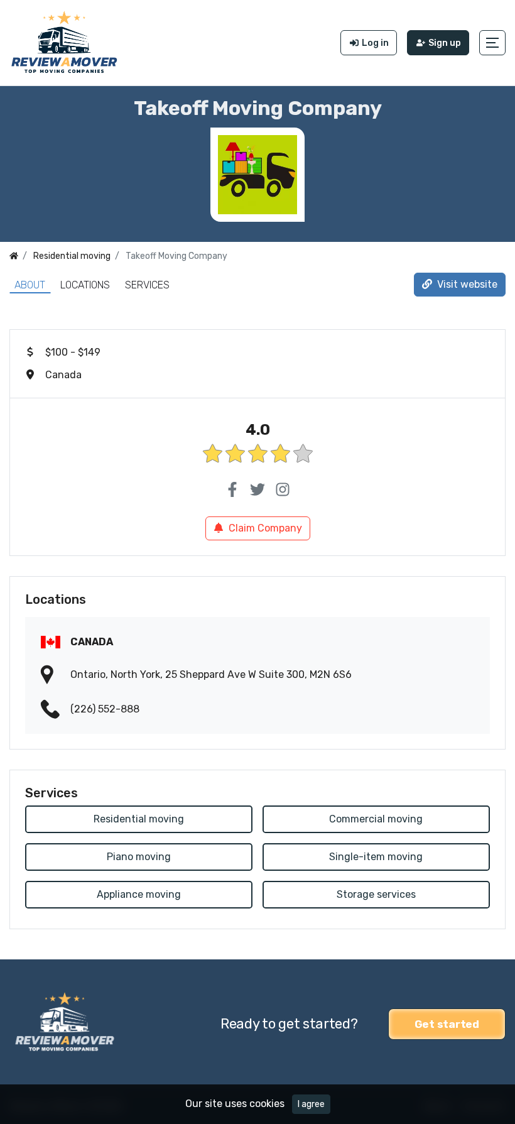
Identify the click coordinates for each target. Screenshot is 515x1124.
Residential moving (139, 819)
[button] (492, 42)
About (29, 285)
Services (147, 285)
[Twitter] (257, 490)
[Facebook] (232, 490)
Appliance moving (139, 894)
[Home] (13, 256)
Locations (85, 285)
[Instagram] (282, 490)
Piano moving (139, 857)
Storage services (376, 894)
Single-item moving (376, 857)
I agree (311, 1104)
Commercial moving (376, 819)
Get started (447, 1024)
